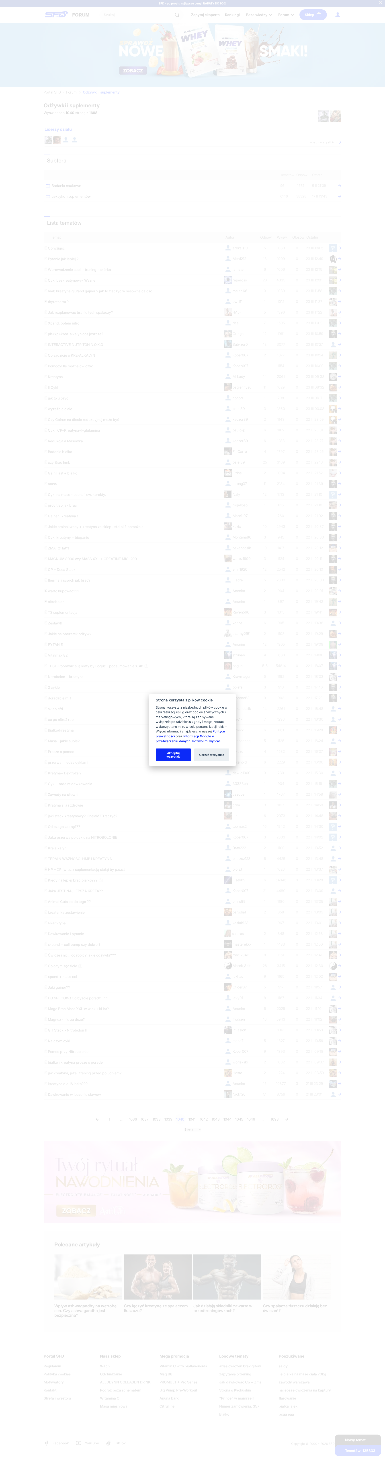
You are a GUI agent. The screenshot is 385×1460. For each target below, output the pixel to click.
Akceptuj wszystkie (173, 754)
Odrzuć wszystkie (211, 754)
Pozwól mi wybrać (206, 741)
